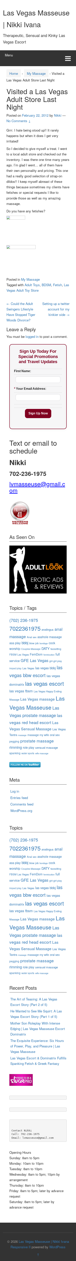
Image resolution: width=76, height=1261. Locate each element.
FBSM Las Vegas (19, 654)
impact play (15, 668)
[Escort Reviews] (38, 568)
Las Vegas (28, 668)
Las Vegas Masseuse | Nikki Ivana (44, 1241)
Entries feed (19, 797)
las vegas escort (44, 683)
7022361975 (25, 628)
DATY (45, 648)
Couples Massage (31, 648)
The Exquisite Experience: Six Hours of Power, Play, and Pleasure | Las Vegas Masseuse (37, 1046)
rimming (15, 747)
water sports (27, 753)
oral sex (55, 735)
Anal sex (31, 637)
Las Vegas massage (37, 699)
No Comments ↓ (18, 120)
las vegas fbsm (21, 690)
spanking (14, 753)
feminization (49, 654)
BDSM (46, 284)
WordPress (57, 1246)
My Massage (36, 73)
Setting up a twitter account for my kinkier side (56, 309)
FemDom (36, 654)
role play (28, 747)
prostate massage (37, 741)
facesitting (55, 649)
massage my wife (38, 735)
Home (13, 73)
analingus (48, 629)
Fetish (57, 284)
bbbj (25, 642)
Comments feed (21, 804)
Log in (14, 791)
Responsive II (21, 1246)
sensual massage (46, 747)
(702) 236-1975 (23, 620)
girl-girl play (55, 661)
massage (22, 735)
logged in (32, 336)
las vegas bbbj (45, 668)
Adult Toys (32, 284)
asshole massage (49, 637)
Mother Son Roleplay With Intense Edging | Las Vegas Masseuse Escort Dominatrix (37, 1028)
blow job (34, 643)
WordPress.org (21, 810)
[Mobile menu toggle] (68, 58)
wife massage (41, 753)
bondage (44, 643)
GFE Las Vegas (34, 660)
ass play (15, 643)
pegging (14, 741)
